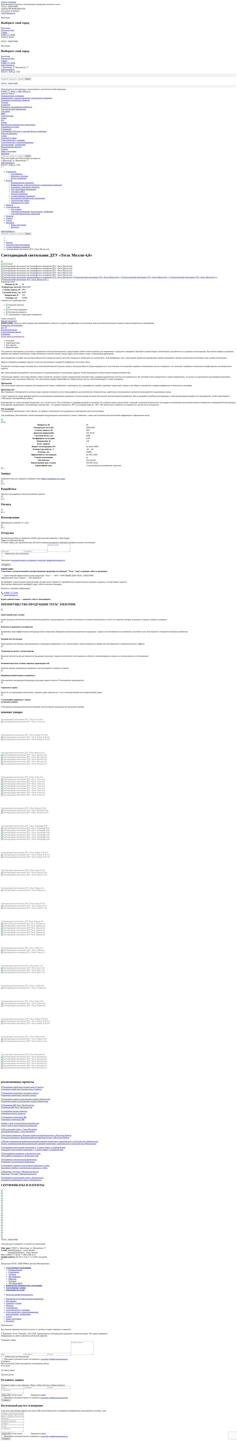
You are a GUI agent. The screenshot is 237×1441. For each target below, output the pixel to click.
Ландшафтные (14, 1277)
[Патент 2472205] (2, 1235)
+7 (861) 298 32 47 (23, 91)
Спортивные (13, 1272)
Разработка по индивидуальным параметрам (24, 1299)
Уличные (12, 1274)
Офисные (12, 1279)
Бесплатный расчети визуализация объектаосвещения (11, 332)
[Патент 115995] (2, 1215)
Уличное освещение (19, 194)
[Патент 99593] (2, 1228)
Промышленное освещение (22, 183)
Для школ (12, 1281)
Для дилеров (16, 209)
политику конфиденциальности (54, 1359)
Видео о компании (39, 131)
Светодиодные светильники (18, 245)
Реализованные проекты (11, 147)
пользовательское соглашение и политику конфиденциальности (38, 560)
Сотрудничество (13, 207)
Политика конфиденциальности (19, 1295)
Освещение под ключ (20, 203)
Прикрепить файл (38, 1395)
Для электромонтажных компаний (25, 214)
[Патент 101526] (2, 1218)
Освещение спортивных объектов (25, 187)
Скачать (4, 149)
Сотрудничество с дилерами (13, 140)
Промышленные (15, 1270)
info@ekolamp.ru (8, 13)
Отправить (6, 565)
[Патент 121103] (2, 1225)
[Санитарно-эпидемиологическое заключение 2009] (2, 1210)
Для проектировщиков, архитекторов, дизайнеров (32, 212)
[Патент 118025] (2, 1223)
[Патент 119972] (2, 1230)
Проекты (9, 216)
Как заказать (11, 1301)
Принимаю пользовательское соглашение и (36, 1359)
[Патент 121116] (2, 1232)
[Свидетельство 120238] (2, 1237)
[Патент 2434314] (2, 1213)
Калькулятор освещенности (12, 336)
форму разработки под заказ (53, 479)
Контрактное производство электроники (28, 198)
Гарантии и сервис (9, 138)
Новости (9, 205)
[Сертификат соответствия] (2, 1203)
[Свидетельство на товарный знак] (2, 1191)
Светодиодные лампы (20, 200)
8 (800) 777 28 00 (8, 35)
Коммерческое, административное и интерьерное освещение (36, 185)
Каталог (9, 180)
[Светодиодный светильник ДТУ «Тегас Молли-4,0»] (37, 277)
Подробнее (9, 730)
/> (120, 277)
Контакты (5, 153)
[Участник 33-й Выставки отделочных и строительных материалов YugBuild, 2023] (2, 1193)
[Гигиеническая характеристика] (2, 1198)
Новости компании (9, 134)
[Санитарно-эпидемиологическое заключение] (2, 1200)
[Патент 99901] (2, 1220)
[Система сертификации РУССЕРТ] (2, 1208)
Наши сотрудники (8, 151)
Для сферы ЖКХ (18, 192)
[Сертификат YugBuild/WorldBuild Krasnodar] (2, 1205)
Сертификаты (7, 131)
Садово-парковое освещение (23, 196)
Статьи (4, 136)
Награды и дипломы (21, 131)
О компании (6, 129)
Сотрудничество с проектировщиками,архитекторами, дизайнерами (17, 143)
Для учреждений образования (23, 189)
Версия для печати (9, 321)
